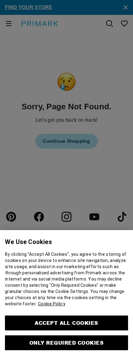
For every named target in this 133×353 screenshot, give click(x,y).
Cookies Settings (66, 347)
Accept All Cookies (66, 311)
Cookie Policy (51, 292)
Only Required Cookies (66, 331)
